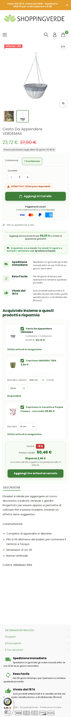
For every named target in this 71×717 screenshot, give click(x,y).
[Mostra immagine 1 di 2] (9, 116)
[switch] (7, 712)
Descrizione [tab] (12, 487)
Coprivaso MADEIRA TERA (41, 360)
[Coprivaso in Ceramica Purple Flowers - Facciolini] (13, 412)
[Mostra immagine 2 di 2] (22, 116)
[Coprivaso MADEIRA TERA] (13, 365)
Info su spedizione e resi (20, 225)
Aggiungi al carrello (38, 196)
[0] (63, 35)
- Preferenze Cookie (49, 707)
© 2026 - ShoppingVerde (24, 707)
